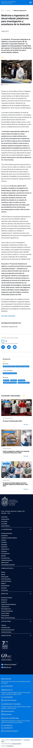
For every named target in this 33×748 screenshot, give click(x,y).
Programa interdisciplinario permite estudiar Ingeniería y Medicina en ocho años (15, 484)
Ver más (27, 424)
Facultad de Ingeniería (22, 366)
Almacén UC (4, 599)
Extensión (3, 540)
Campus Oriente (5, 519)
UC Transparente (5, 553)
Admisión (3, 555)
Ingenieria (13, 380)
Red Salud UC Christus (6, 597)
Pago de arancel (5, 615)
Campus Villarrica (5, 525)
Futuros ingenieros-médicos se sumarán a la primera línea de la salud (16, 452)
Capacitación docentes (10, 382)
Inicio (2, 10)
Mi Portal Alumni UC (6, 608)
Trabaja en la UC (5, 606)
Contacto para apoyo (8, 711)
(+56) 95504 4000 (8, 686)
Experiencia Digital (16, 743)
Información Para (5, 558)
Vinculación (4, 542)
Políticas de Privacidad (9, 664)
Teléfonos (3, 625)
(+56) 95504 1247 (8, 727)
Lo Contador (4, 523)
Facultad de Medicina (9, 366)
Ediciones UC (4, 546)
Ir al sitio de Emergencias (9, 700)
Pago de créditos (5, 613)
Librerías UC (4, 602)
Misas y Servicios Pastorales (8, 617)
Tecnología (21, 380)
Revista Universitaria (6, 581)
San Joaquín (4, 521)
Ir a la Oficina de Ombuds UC (10, 731)
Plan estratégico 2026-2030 (8, 564)
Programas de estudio (6, 533)
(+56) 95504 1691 (8, 725)
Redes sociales (4, 576)
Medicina (6, 380)
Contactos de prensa (6, 632)
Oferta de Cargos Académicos (8, 604)
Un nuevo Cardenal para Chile (12, 421)
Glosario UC (4, 587)
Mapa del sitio (6, 667)
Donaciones (4, 551)
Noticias (9, 10)
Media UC (3, 583)
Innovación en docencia (9, 373)
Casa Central (4, 516)
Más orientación (7, 714)
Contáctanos (6, 621)
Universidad (4, 544)
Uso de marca (4, 590)
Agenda (3, 574)
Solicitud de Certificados (7, 611)
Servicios (4, 593)
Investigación (4, 535)
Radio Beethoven (5, 585)
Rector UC (6, 401)
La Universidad (6, 529)
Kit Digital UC (10, 746)
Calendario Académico (6, 560)
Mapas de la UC (5, 562)
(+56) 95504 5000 (8, 697)
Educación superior (23, 382)
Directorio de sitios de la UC (7, 629)
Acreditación (6, 635)
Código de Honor (5, 549)
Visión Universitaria (5, 579)
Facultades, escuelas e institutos (9, 537)
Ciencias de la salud (8, 432)
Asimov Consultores (16, 739)
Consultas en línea (5, 627)
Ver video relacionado (8, 316)
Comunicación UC (7, 568)
